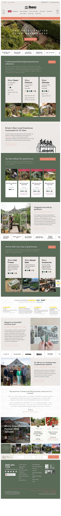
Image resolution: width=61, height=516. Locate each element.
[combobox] (10, 474)
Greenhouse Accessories (37, 466)
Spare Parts (34, 468)
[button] (3, 11)
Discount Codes (35, 479)
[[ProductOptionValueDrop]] (9, 189)
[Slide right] (12, 230)
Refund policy (45, 490)
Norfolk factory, (8, 137)
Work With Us (21, 472)
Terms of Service (39, 490)
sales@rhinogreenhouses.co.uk (11, 469)
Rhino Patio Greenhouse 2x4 (11, 184)
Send (53, 457)
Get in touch (39, 380)
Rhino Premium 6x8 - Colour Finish (24, 184)
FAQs (20, 478)
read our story (11, 144)
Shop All (52, 62)
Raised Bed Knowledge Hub (36, 477)
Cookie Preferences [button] (52, 492)
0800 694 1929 (9, 466)
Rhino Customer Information (22, 467)
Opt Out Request (45, 492)
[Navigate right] (59, 310)
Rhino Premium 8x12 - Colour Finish (49, 184)
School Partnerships (23, 474)
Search (33, 481)
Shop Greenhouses (30, 39)
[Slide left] (4, 230)
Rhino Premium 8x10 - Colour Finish (37, 184)
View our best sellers (48, 159)
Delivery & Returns (22, 480)
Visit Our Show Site (22, 464)
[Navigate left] (2, 310)
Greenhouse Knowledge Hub (37, 473)
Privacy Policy (33, 490)
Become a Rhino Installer (23, 476)
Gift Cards (34, 470)
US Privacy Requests (52, 490)
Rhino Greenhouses (36, 464)
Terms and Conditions (23, 470)
